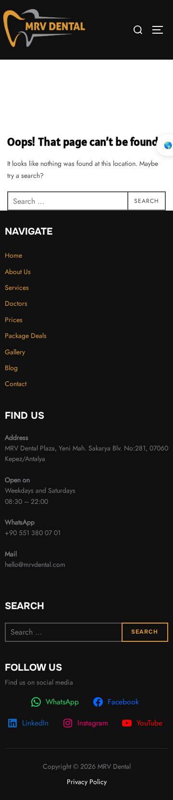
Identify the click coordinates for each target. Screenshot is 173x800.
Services (17, 287)
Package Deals (26, 335)
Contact (15, 383)
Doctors (16, 303)
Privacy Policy (87, 782)
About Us (18, 271)
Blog (11, 368)
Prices (14, 320)
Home (13, 255)
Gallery (15, 352)
